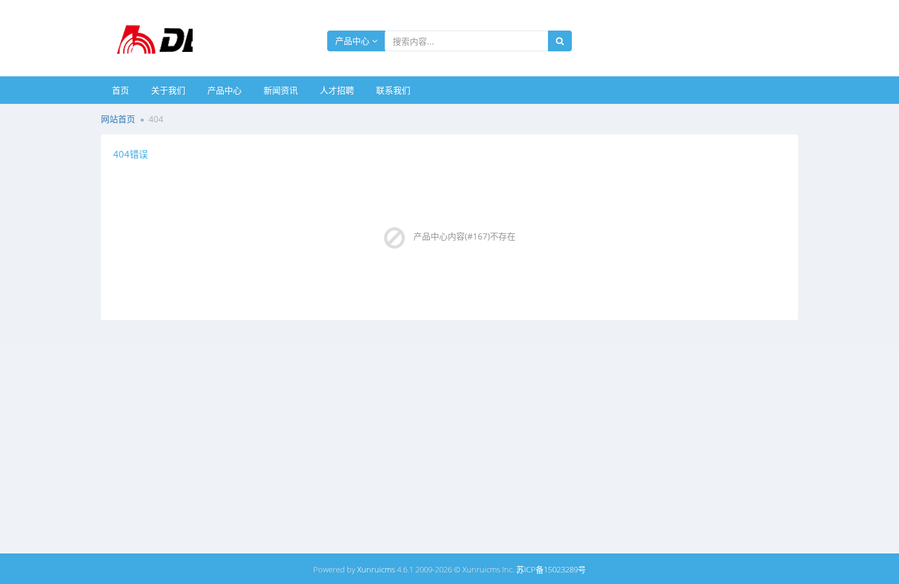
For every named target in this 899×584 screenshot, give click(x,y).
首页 (120, 90)
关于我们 (168, 90)
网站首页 (118, 119)
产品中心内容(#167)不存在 (464, 236)
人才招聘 (337, 90)
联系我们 (393, 90)
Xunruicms (376, 569)
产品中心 (353, 40)
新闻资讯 (281, 90)
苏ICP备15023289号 (551, 569)
